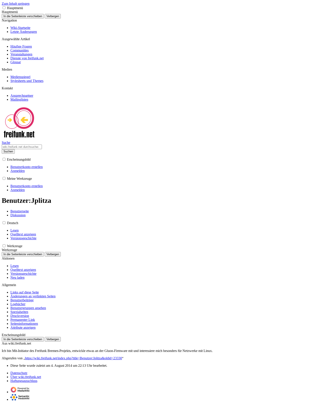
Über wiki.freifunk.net (25, 377)
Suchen (8, 151)
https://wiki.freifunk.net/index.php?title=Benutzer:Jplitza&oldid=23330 (73, 358)
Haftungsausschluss (23, 381)
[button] (4, 7)
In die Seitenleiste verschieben (22, 16)
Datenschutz (18, 373)
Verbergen (52, 16)
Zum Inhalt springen (16, 3)
